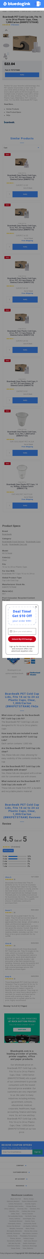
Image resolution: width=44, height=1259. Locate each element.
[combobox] (38, 3)
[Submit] (36, 4)
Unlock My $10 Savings (22, 639)
